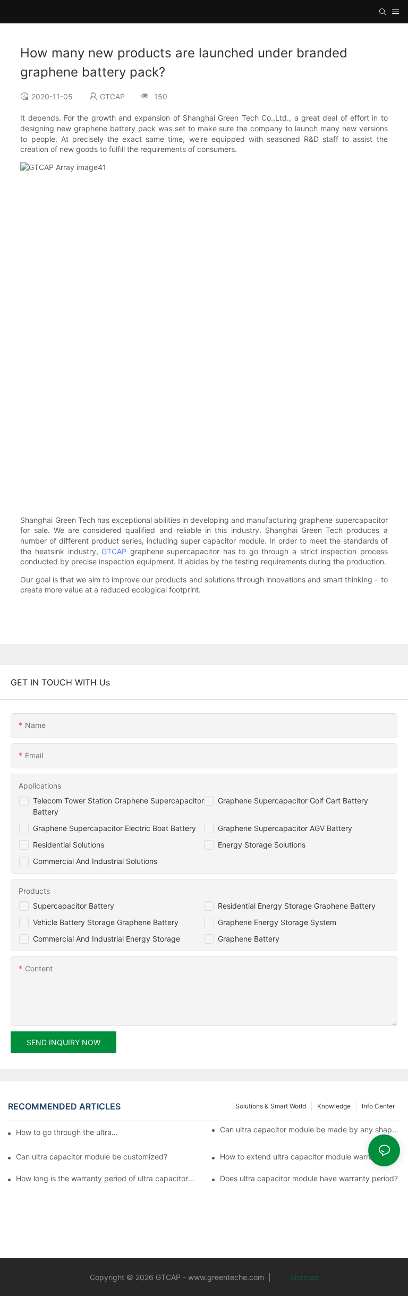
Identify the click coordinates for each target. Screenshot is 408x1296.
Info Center (378, 1106)
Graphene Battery (248, 938)
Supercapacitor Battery (73, 905)
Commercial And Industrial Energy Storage (106, 938)
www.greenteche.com (226, 1277)
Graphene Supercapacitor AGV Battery (285, 828)
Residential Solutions (68, 844)
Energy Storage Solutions (261, 844)
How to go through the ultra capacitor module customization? (67, 1132)
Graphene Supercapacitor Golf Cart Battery (293, 800)
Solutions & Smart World (270, 1106)
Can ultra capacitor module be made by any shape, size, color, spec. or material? (310, 1129)
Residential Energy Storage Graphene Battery (297, 905)
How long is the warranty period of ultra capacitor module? (106, 1178)
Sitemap (303, 1277)
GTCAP (113, 551)
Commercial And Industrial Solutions (95, 861)
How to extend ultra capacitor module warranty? (304, 1156)
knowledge (334, 1106)
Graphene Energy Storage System (277, 922)
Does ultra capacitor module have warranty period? (309, 1178)
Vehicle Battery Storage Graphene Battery (105, 922)
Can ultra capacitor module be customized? (91, 1156)
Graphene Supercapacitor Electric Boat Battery (114, 828)
